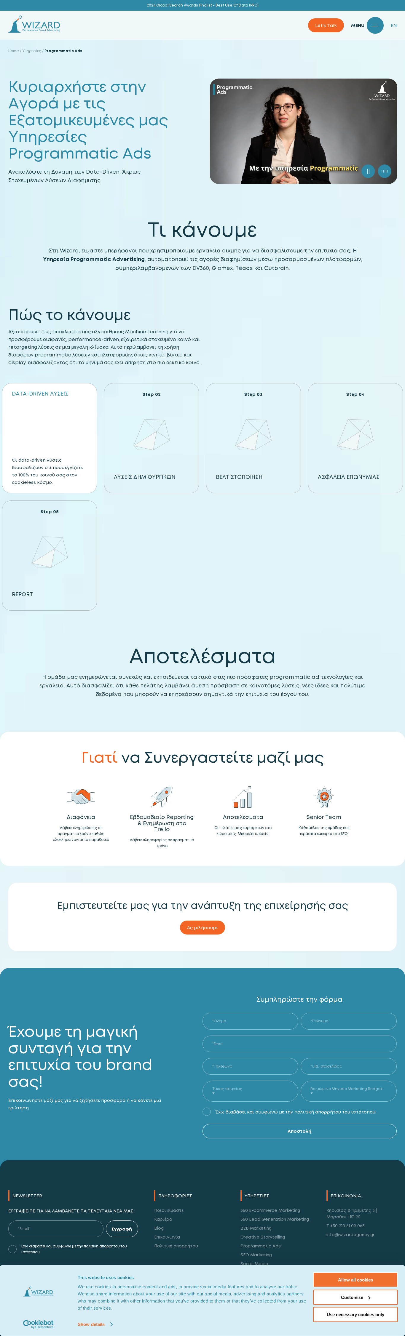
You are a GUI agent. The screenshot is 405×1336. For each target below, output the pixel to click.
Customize (352, 1297)
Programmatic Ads (260, 1245)
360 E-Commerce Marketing (270, 1210)
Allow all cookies (355, 1279)
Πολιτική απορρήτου (176, 1245)
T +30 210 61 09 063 (345, 1225)
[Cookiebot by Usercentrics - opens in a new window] (38, 1324)
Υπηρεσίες (31, 51)
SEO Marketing (256, 1254)
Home (13, 51)
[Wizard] (34, 31)
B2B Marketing (256, 1228)
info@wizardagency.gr (350, 1234)
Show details (91, 1324)
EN (394, 25)
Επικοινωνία (167, 1236)
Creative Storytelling (262, 1236)
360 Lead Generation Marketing (274, 1219)
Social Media (254, 1263)
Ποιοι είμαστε (169, 1210)
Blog (159, 1228)
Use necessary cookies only (355, 1314)
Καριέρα (163, 1219)
